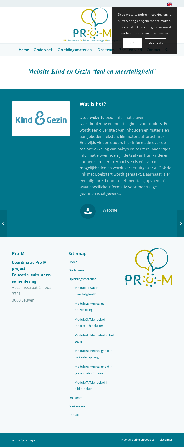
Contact (74, 415)
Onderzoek (76, 270)
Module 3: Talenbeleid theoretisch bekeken (90, 322)
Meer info (156, 43)
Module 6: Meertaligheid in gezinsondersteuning (93, 369)
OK (132, 43)
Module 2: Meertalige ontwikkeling (89, 306)
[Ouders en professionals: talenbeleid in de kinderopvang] (3, 223)
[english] (169, 5)
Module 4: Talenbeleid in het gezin (94, 338)
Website (110, 210)
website (97, 117)
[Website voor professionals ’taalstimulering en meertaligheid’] (180, 223)
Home (73, 262)
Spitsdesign (28, 440)
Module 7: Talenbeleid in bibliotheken (92, 385)
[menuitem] (168, 5)
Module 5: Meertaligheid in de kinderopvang (93, 354)
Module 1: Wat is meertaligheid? (86, 291)
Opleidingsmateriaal (83, 279)
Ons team (75, 397)
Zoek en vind (78, 406)
